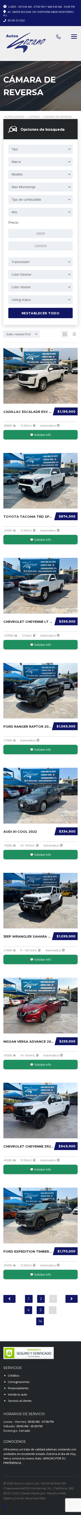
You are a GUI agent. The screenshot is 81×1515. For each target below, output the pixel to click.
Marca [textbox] (16, 162)
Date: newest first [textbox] (19, 334)
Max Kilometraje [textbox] (23, 187)
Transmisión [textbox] (20, 262)
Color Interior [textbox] (21, 287)
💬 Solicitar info (40, 435)
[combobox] (40, 149)
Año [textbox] (14, 212)
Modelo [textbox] (17, 174)
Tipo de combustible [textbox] (26, 199)
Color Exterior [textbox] (21, 274)
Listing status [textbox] (21, 299)
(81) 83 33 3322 (16, 20)
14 (40, 1321)
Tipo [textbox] (14, 149)
